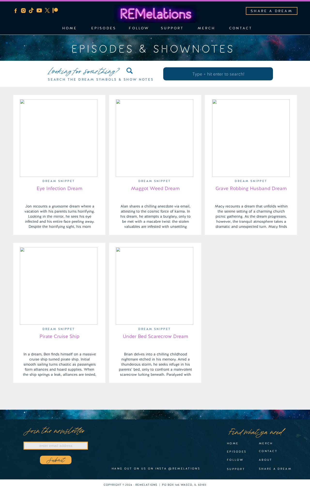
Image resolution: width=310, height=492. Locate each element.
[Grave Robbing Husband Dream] (251, 138)
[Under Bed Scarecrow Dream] (154, 286)
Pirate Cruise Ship (59, 336)
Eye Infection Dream (59, 188)
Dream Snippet (58, 181)
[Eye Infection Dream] (58, 138)
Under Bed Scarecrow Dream (155, 336)
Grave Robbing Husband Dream (251, 188)
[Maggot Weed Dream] (154, 138)
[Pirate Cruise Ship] (58, 286)
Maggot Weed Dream (155, 188)
